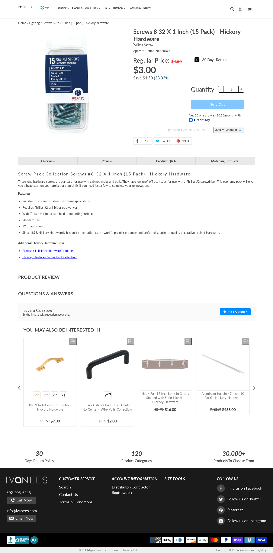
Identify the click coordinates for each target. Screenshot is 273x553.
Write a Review (143, 44)
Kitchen (118, 8)
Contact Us (68, 494)
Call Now (23, 500)
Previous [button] (19, 387)
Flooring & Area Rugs (85, 8)
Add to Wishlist (226, 130)
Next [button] (254, 387)
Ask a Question (237, 311)
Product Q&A (166, 161)
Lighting (62, 8)
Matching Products (224, 161)
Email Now (23, 518)
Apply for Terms (151, 51)
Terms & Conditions (76, 502)
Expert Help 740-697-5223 (189, 130)
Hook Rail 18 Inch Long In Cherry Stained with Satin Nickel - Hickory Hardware (165, 398)
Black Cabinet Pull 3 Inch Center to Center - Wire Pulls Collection (108, 407)
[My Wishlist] (73, 341)
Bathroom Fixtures (140, 8)
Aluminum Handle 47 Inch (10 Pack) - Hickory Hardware (223, 396)
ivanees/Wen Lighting (253, 550)
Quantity (202, 89)
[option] (50, 388)
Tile (105, 8)
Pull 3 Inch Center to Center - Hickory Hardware (50, 407)
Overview (48, 161)
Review (107, 161)
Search (65, 487)
